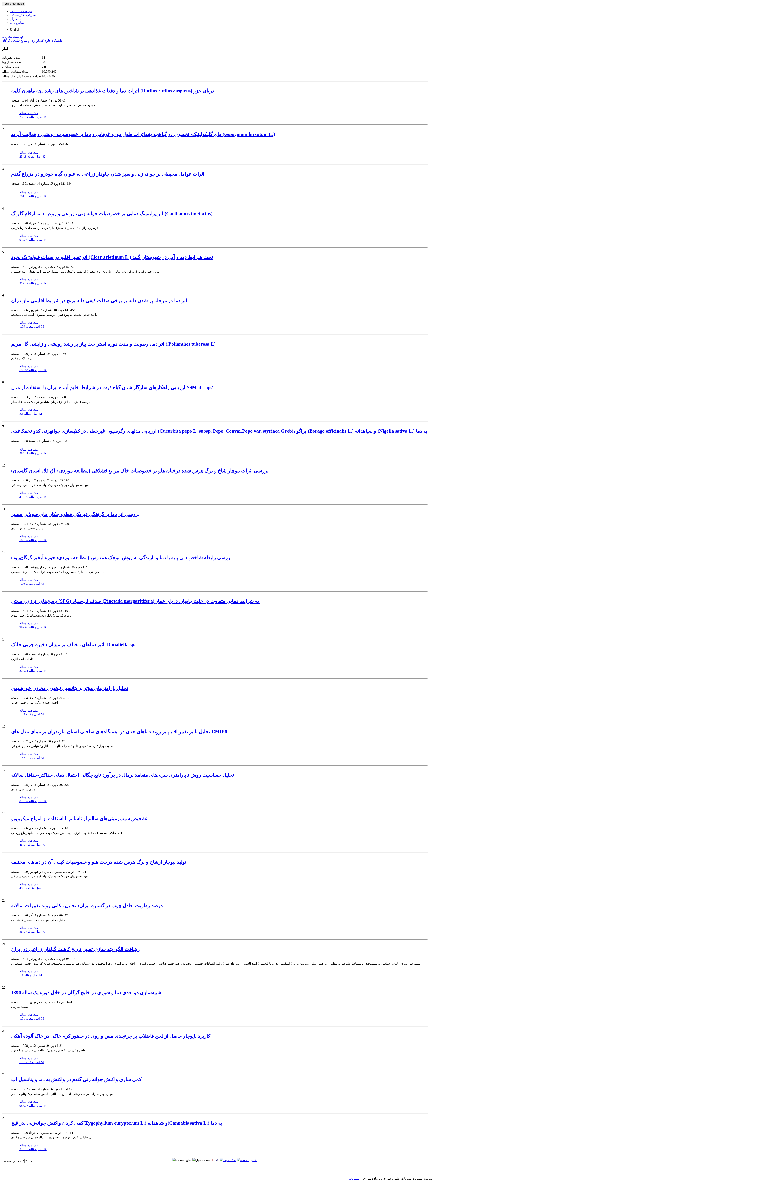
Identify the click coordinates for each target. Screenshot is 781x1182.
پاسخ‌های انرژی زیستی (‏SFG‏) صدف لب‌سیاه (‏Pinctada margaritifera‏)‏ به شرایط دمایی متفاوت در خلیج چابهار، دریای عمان (135, 601)
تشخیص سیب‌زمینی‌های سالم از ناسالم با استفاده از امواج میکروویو (79, 818)
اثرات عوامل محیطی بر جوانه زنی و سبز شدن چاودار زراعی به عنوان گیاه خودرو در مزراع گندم (107, 174)
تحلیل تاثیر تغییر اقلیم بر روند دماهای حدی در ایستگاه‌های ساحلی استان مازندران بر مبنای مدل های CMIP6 (119, 731)
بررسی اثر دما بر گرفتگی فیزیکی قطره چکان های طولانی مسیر (75, 514)
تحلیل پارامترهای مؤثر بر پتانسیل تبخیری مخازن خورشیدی (69, 688)
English (15, 29)
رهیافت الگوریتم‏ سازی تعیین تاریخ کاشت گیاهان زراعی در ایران (75, 949)
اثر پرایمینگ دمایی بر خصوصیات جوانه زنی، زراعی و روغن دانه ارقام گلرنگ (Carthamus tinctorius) (112, 213)
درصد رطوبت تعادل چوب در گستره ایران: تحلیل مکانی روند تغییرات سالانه (87, 905)
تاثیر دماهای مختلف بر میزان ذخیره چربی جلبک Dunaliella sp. (73, 644)
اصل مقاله (33, 117)
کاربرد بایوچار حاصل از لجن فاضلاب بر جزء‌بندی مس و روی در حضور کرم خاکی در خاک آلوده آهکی (110, 1036)
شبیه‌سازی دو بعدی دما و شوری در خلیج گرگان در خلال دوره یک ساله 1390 (86, 992)
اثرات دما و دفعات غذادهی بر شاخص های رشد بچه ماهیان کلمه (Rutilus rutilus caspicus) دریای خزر (112, 90)
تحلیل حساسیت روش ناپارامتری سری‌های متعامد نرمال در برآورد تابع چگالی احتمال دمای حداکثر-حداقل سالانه (122, 775)
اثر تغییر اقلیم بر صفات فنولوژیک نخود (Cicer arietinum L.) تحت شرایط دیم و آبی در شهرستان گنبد (112, 257)
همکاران (15, 19)
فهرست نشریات (21, 11)
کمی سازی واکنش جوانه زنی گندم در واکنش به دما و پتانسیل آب (76, 1079)
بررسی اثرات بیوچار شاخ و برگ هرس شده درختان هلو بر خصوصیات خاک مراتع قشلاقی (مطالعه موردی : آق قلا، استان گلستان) (140, 470)
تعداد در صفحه (14, 1161)
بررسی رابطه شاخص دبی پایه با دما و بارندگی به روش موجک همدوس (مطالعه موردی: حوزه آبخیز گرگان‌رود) (121, 557)
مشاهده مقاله (28, 113)
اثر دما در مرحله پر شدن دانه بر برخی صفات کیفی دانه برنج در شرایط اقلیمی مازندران (99, 300)
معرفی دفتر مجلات (23, 15)
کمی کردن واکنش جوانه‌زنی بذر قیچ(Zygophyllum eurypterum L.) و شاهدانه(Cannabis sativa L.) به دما (116, 1123)
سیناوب (354, 1178)
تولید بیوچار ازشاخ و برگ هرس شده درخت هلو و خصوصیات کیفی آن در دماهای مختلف (98, 862)
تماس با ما (17, 22)
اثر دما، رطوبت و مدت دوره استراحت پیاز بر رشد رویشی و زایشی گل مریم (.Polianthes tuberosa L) (113, 344)
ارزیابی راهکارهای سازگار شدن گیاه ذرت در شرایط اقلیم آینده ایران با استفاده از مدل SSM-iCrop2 (112, 387)
